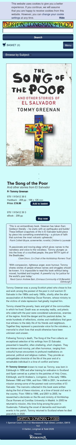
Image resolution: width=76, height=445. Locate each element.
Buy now (43, 218)
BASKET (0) (13, 45)
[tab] (38, 54)
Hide (62, 17)
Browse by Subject (17, 55)
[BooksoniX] (38, 437)
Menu (68, 45)
